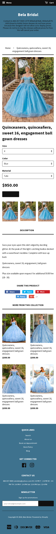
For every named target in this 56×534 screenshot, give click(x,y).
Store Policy (28, 447)
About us (28, 439)
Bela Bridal (28, 14)
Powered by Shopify (40, 517)
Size (4, 146)
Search (28, 435)
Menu (8, 2)
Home (8, 48)
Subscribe (46, 503)
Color (5, 158)
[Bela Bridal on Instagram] (32, 465)
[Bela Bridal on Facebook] (24, 465)
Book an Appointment (28, 443)
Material (6, 170)
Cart (51, 2)
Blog (28, 451)
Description (27, 230)
